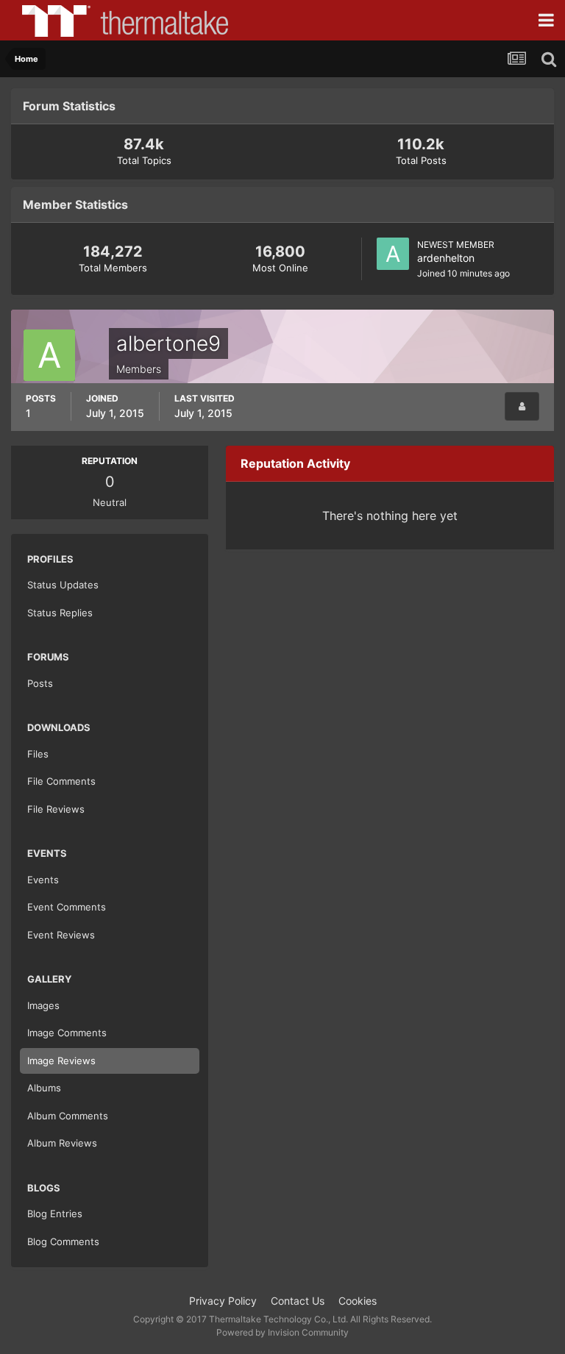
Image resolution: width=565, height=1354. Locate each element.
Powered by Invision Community (282, 1332)
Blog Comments (63, 1241)
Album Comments (67, 1116)
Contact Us (297, 1300)
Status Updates (63, 585)
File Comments (61, 781)
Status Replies (60, 613)
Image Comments (67, 1032)
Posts (40, 683)
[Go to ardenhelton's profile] (393, 254)
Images (43, 1005)
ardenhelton (446, 258)
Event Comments (66, 907)
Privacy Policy (223, 1300)
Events (43, 880)
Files (38, 754)
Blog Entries (54, 1213)
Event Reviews (61, 935)
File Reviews (56, 809)
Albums (44, 1088)
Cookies (357, 1300)
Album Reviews (62, 1143)
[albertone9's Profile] (522, 406)
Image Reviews (61, 1060)
